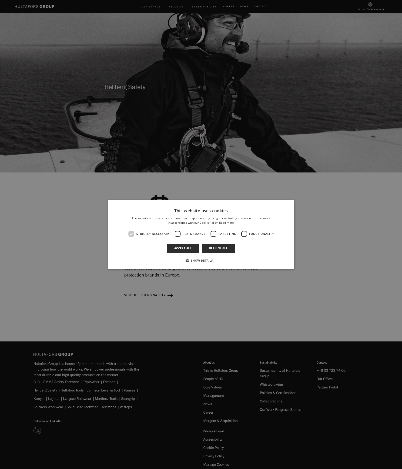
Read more (226, 223)
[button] (201, 260)
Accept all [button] (183, 248)
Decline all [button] (218, 248)
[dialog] (201, 234)
